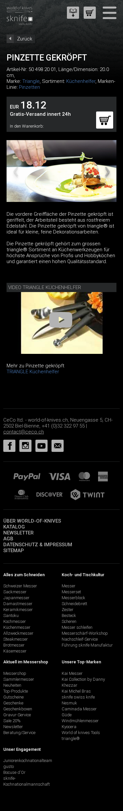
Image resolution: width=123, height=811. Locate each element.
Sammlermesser (18, 679)
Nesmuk (69, 702)
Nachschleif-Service (80, 639)
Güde (67, 714)
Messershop (14, 673)
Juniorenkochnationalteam (27, 760)
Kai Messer (72, 673)
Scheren (69, 621)
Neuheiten (12, 685)
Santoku (11, 615)
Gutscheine (13, 697)
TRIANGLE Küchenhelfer (33, 372)
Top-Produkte (15, 691)
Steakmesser (15, 639)
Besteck (69, 615)
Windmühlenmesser (80, 720)
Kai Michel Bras (76, 691)
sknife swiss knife (78, 697)
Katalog (14, 527)
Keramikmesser (18, 609)
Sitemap (13, 550)
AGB (8, 539)
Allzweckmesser (18, 633)
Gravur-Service (17, 714)
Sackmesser (15, 591)
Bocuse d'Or (14, 772)
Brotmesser (14, 645)
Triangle (31, 81)
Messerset (71, 591)
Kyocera (69, 726)
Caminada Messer (79, 708)
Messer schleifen (77, 627)
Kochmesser (14, 621)
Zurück (24, 39)
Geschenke (13, 702)
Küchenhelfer (80, 81)
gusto (8, 766)
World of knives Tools (81, 732)
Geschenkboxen (17, 708)
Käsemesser (15, 651)
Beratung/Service (19, 732)
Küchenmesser (17, 627)
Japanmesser (16, 597)
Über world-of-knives (32, 521)
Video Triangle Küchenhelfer (44, 287)
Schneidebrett (74, 603)
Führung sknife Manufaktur (87, 645)
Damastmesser (17, 603)
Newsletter (18, 533)
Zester (67, 609)
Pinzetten (29, 87)
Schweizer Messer (20, 585)
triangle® (71, 738)
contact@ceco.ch (23, 432)
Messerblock (73, 597)
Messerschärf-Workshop (85, 633)
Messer (68, 585)
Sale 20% (12, 720)
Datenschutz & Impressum (37, 545)
